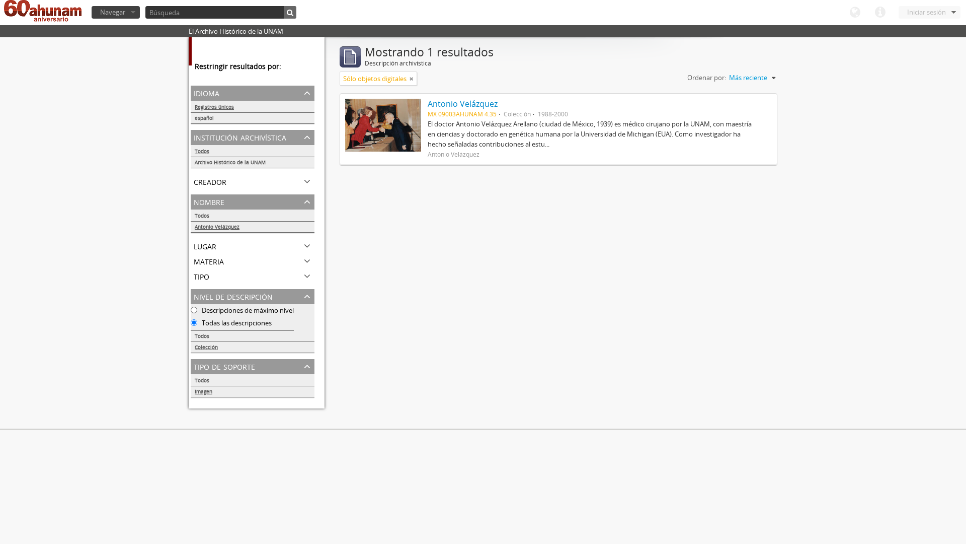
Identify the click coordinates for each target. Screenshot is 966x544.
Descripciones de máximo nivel (247, 310)
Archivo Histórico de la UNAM (230, 162)
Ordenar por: (706, 77)
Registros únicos (214, 106)
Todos (202, 151)
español (204, 117)
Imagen (203, 391)
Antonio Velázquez (217, 226)
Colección (206, 347)
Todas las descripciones (236, 322)
